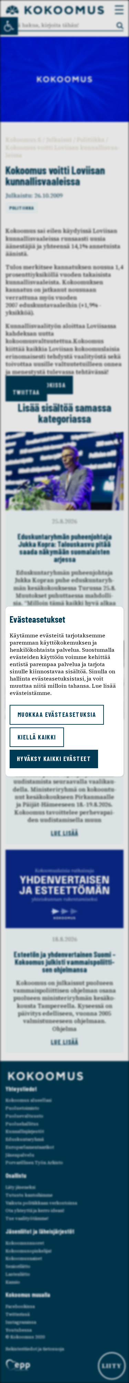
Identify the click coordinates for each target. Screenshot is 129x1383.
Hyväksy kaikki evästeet (54, 758)
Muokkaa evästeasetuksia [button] (57, 714)
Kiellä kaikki (37, 737)
